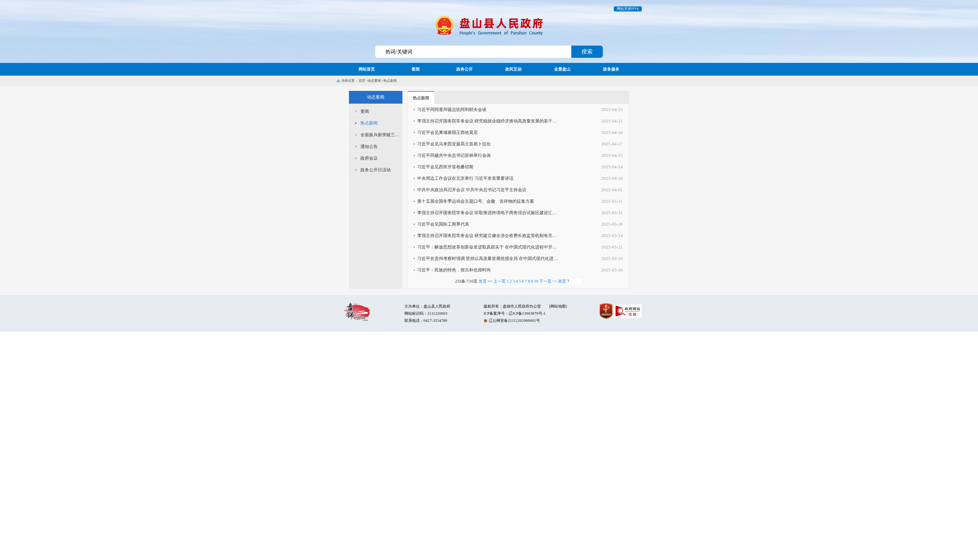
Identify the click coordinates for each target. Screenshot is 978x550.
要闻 (364, 111)
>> (554, 281)
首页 (362, 80)
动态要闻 (374, 80)
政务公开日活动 (375, 170)
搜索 (587, 51)
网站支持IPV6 (628, 9)
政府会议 (369, 158)
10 (536, 281)
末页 (562, 281)
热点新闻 (390, 80)
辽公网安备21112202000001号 (514, 321)
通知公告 (369, 146)
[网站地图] (558, 306)
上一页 (499, 281)
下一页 (545, 281)
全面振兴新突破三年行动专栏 (381, 134)
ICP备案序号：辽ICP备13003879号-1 (515, 313)
